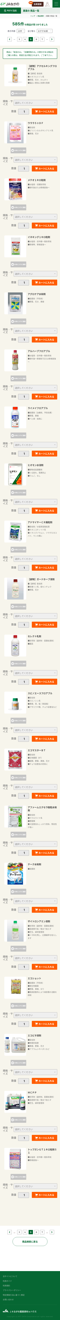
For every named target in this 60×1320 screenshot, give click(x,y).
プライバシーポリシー (12, 1290)
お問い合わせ (8, 1299)
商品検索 (41, 16)
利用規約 (6, 1285)
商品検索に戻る (30, 1241)
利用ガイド (7, 1281)
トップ (32, 16)
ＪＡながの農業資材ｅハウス (23, 1311)
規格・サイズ (8, 103)
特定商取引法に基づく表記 (14, 1295)
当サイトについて (10, 1276)
